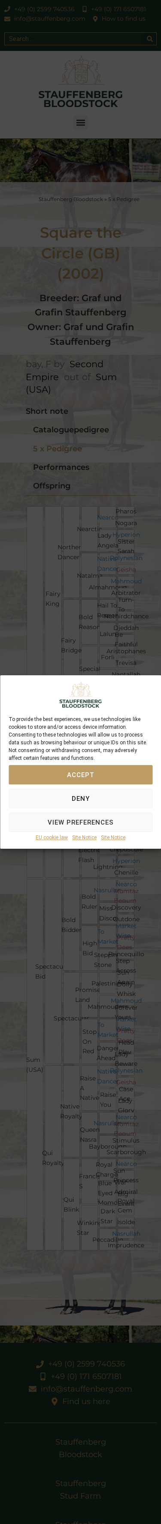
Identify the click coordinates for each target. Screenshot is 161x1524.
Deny (81, 799)
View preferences (81, 822)
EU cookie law (52, 838)
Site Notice (84, 838)
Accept (80, 775)
